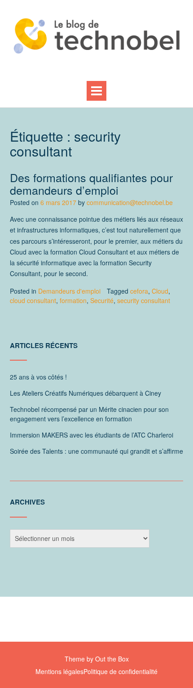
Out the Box (112, 658)
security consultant (143, 300)
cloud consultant (33, 300)
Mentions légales (59, 671)
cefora (139, 290)
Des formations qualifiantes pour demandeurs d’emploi (91, 183)
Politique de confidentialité (120, 671)
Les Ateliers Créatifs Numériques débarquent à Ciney (85, 393)
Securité (102, 300)
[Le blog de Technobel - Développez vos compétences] (96, 36)
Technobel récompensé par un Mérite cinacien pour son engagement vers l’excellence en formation (89, 414)
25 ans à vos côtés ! (38, 376)
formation (73, 300)
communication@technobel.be (130, 202)
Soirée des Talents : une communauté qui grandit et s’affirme (96, 451)
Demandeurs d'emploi (69, 290)
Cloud (160, 290)
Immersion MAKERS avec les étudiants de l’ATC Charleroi (91, 434)
